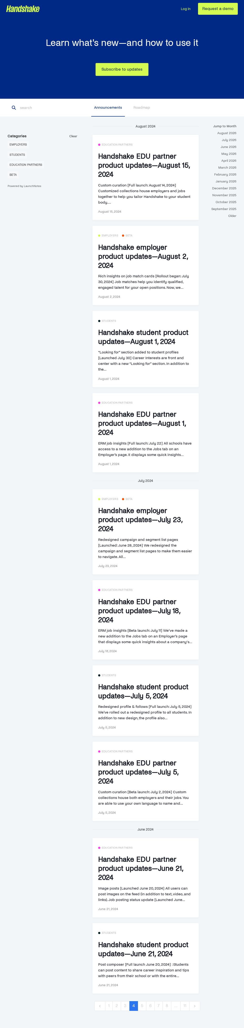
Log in (185, 9)
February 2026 (225, 174)
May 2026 (228, 154)
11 (184, 1006)
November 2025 (224, 195)
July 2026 (229, 140)
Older (232, 216)
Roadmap (141, 107)
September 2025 (223, 209)
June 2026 (228, 147)
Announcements (108, 107)
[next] (194, 1006)
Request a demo (218, 8)
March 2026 (227, 167)
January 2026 (226, 181)
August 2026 (226, 133)
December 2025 (224, 188)
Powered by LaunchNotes (24, 186)
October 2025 (226, 202)
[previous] (99, 1006)
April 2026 (228, 160)
